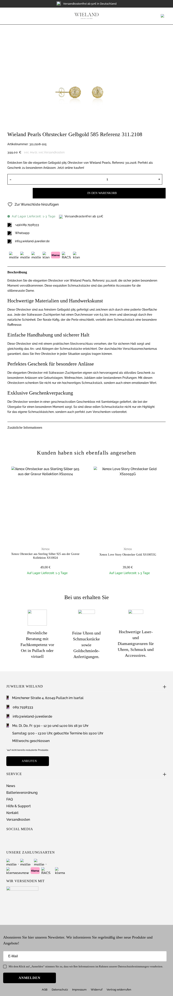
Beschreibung (17, 272)
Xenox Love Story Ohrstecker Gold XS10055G (127, 554)
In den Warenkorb (102, 193)
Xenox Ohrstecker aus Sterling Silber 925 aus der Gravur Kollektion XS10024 (45, 555)
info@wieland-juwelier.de (32, 241)
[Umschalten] (163, 271)
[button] (9, 16)
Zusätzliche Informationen (24, 427)
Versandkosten (54, 152)
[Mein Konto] (158, 16)
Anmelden (30, 978)
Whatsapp (22, 233)
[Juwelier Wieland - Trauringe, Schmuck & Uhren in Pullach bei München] (86, 16)
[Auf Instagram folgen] (9, 839)
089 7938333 (23, 707)
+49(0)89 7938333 (27, 224)
